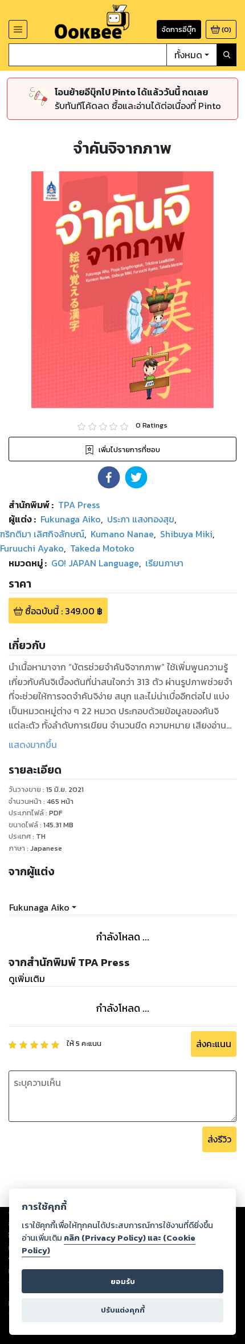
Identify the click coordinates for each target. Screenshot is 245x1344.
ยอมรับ (123, 1281)
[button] (108, 477)
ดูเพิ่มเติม (27, 978)
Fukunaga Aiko (39, 907)
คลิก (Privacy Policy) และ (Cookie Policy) (108, 1244)
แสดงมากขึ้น (33, 744)
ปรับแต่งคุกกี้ (123, 1310)
